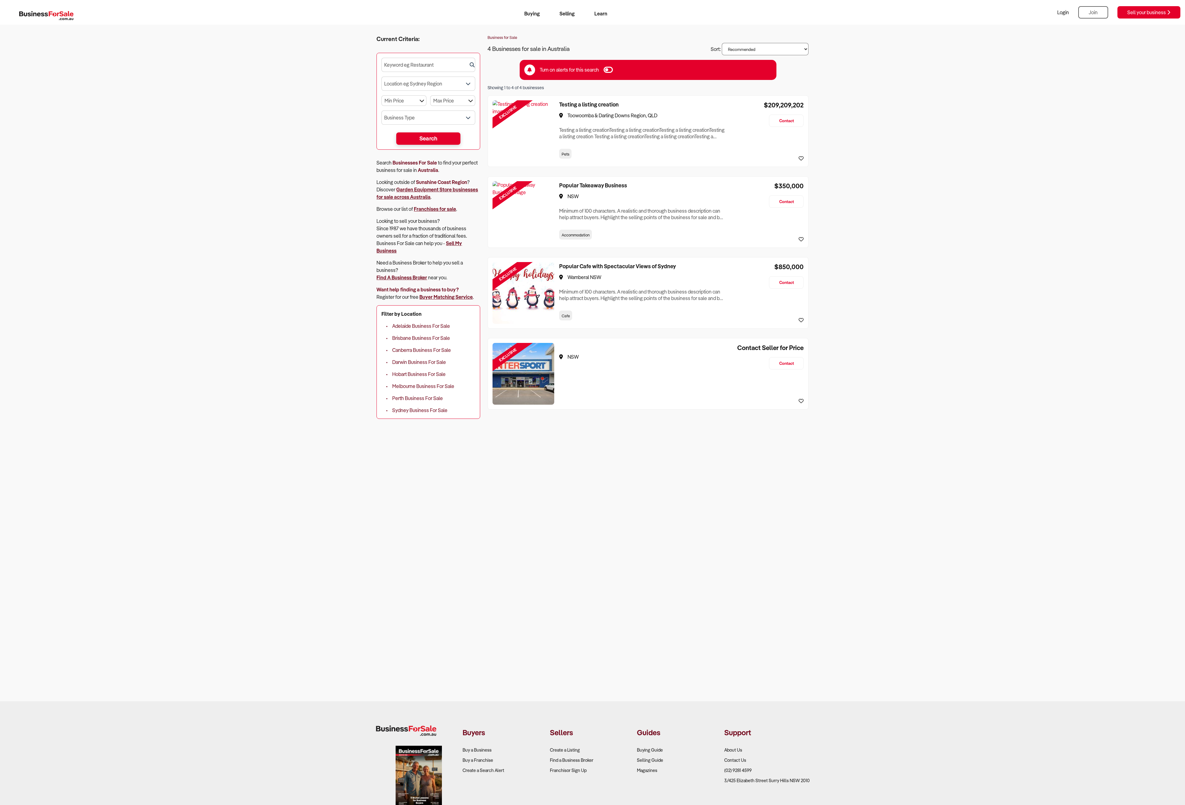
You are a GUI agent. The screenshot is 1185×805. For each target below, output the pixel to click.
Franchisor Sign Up (568, 770)
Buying (532, 13)
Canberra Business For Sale (421, 350)
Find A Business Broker (401, 277)
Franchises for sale (435, 209)
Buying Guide (650, 750)
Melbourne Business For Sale (423, 386)
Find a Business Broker (571, 760)
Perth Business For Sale (417, 398)
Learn (600, 13)
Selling (567, 13)
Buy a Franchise (478, 760)
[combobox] (428, 65)
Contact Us (735, 760)
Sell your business (1147, 12)
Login (1063, 12)
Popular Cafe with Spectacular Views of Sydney (617, 266)
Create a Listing (565, 750)
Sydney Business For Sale (419, 410)
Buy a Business (477, 750)
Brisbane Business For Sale (421, 338)
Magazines (647, 770)
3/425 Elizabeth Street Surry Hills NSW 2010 (767, 780)
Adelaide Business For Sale (421, 326)
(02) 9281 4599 (738, 770)
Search (428, 138)
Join (1093, 12)
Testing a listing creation (589, 104)
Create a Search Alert (483, 770)
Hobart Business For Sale (419, 374)
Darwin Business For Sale (419, 362)
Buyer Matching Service (446, 297)
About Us (733, 750)
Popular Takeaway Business (593, 185)
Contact (786, 120)
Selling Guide (650, 760)
